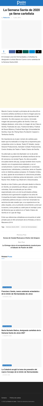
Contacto (4, 398)
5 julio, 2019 (17, 17)
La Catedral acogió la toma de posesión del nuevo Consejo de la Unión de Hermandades (20, 370)
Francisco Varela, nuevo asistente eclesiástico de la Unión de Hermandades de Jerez (20, 292)
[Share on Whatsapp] (26, 51)
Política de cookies (15, 398)
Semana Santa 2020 (12, 227)
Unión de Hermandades (28, 227)
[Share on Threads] (39, 51)
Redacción (6, 17)
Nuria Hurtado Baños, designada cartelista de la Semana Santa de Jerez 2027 (21, 331)
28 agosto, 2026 (7, 296)
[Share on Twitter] (19, 51)
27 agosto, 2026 (7, 335)
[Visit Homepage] (21, 3)
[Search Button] (41, 3)
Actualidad (7, 287)
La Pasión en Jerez (11, 401)
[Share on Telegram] (32, 51)
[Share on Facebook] (12, 51)
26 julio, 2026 (6, 375)
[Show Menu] (2, 3)
